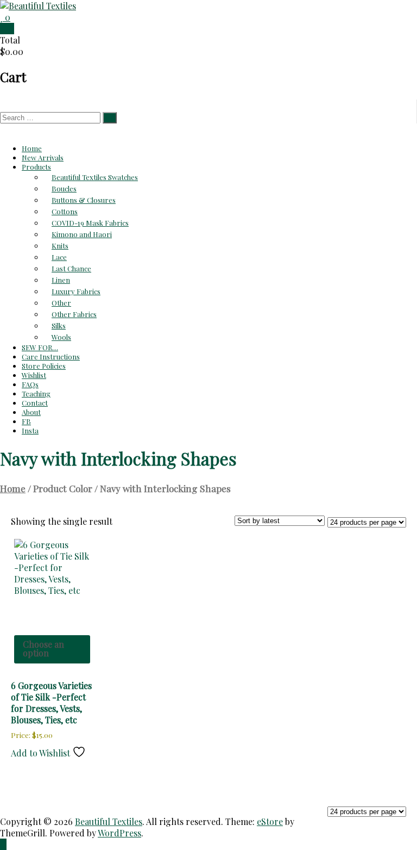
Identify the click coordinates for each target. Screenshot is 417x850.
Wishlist (34, 375)
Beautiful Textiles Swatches (95, 177)
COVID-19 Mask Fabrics (90, 222)
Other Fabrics (74, 314)
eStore (270, 821)
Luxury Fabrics (76, 291)
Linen (61, 279)
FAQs (30, 384)
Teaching (36, 393)
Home (32, 148)
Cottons (65, 211)
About (31, 412)
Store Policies (44, 365)
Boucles (64, 188)
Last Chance (71, 268)
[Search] (110, 117)
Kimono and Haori (82, 234)
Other (61, 302)
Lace (59, 257)
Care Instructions (51, 356)
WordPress (119, 833)
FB (26, 421)
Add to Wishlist (41, 753)
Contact (35, 402)
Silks (59, 325)
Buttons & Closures (84, 199)
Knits (60, 245)
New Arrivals (43, 157)
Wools (61, 337)
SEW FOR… (40, 347)
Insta (30, 430)
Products (36, 166)
